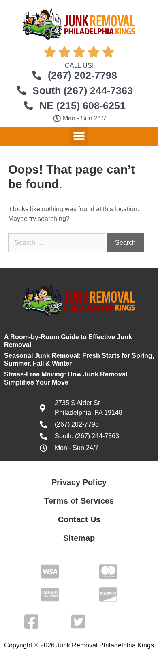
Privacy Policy (79, 482)
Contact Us (79, 519)
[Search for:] (57, 242)
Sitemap (79, 538)
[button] (79, 136)
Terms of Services (79, 500)
